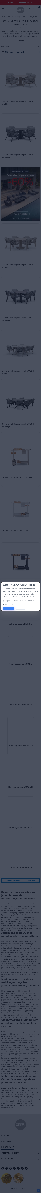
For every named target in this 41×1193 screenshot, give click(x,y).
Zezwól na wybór (20, 608)
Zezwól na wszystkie (8, 608)
